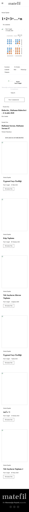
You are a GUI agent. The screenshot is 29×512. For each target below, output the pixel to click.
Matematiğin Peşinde (12, 502)
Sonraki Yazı (5, 122)
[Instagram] (18, 507)
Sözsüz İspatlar (5, 12)
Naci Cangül (8, 29)
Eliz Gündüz (5, 116)
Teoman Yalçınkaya (7, 132)
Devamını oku (8, 189)
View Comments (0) (13, 99)
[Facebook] (11, 507)
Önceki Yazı (6, 106)
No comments (6, 24)
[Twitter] (14, 507)
